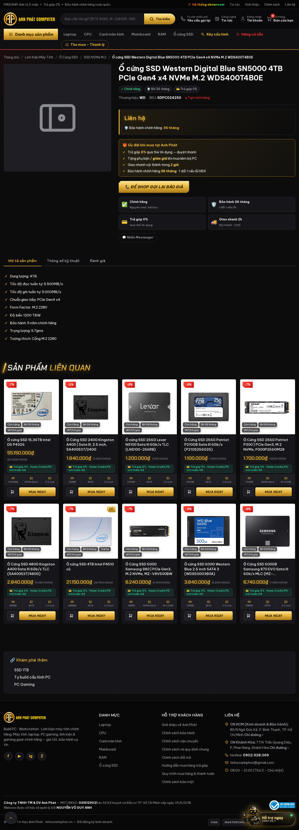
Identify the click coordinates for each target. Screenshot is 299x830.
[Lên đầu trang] (11, 818)
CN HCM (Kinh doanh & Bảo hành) (259, 724)
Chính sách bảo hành (178, 733)
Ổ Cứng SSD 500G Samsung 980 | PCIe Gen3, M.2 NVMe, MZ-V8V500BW (148, 569)
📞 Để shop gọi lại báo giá (154, 186)
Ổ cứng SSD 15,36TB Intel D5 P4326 (28, 442)
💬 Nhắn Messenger (137, 237)
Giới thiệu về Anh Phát (179, 725)
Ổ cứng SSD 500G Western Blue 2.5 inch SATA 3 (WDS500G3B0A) (207, 569)
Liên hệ (290, 4)
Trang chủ (11, 57)
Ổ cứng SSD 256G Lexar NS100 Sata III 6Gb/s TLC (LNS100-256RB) (147, 445)
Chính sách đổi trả (176, 757)
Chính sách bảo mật (178, 782)
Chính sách (272, 4)
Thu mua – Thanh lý (88, 44)
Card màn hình (111, 34)
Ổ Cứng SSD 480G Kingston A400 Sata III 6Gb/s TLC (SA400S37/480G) (31, 569)
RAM (162, 34)
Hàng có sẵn (252, 34)
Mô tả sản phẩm (22, 260)
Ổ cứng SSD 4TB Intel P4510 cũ (90, 566)
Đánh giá (97, 260)
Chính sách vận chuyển (180, 741)
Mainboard (141, 34)
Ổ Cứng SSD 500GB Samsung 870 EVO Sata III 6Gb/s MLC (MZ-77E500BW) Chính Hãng (265, 569)
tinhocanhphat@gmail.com (252, 763)
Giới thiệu (252, 4)
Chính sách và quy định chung (185, 749)
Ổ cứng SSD (183, 34)
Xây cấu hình (217, 34)
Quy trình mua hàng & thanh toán (188, 774)
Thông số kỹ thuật (63, 260)
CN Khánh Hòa (242, 742)
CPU (88, 34)
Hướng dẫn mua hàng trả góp (185, 765)
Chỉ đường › (253, 735)
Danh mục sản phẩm (34, 34)
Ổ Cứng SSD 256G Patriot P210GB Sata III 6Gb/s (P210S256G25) (206, 445)
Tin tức (235, 4)
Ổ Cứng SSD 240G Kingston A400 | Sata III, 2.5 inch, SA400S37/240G (90, 445)
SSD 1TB (21, 670)
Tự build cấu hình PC (32, 677)
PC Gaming (24, 684)
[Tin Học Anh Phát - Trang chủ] (30, 18)
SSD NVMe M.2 (95, 57)
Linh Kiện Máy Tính (39, 57)
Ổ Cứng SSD (68, 57)
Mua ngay (37, 492)
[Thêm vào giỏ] (12, 491)
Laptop (70, 34)
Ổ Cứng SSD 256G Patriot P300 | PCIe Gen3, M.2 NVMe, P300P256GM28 (265, 445)
